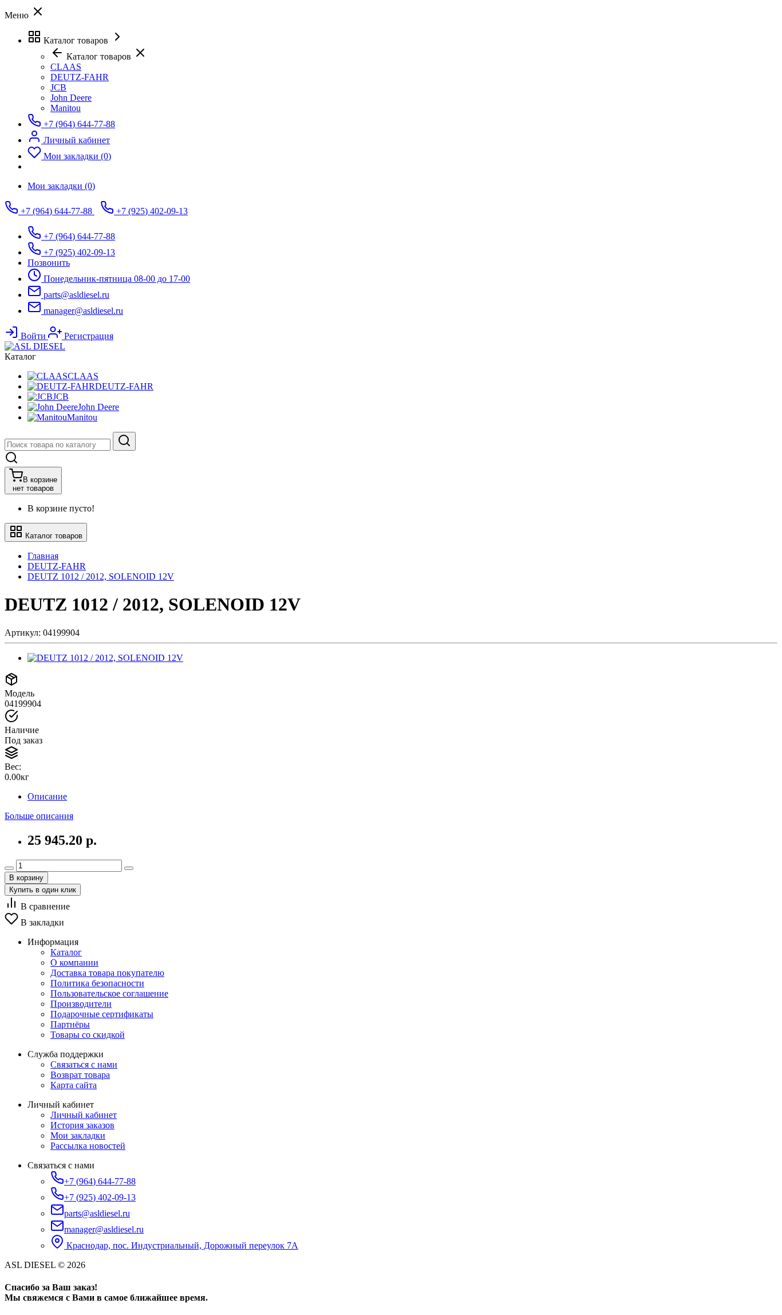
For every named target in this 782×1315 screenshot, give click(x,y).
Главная (42, 556)
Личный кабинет (83, 1115)
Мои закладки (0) (61, 186)
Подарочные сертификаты (101, 1014)
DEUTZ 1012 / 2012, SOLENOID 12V (100, 576)
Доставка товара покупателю (107, 973)
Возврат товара (80, 1075)
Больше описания (39, 816)
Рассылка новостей (87, 1146)
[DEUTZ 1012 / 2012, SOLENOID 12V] (105, 658)
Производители (81, 1004)
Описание (47, 796)
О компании (74, 962)
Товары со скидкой (87, 1035)
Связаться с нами (83, 1064)
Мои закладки (77, 1135)
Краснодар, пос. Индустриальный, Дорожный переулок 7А (181, 1245)
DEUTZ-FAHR (56, 566)
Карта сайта (73, 1085)
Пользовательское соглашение (109, 993)
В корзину (26, 877)
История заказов (82, 1125)
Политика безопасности (97, 983)
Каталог (66, 952)
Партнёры (70, 1024)
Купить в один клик (42, 889)
